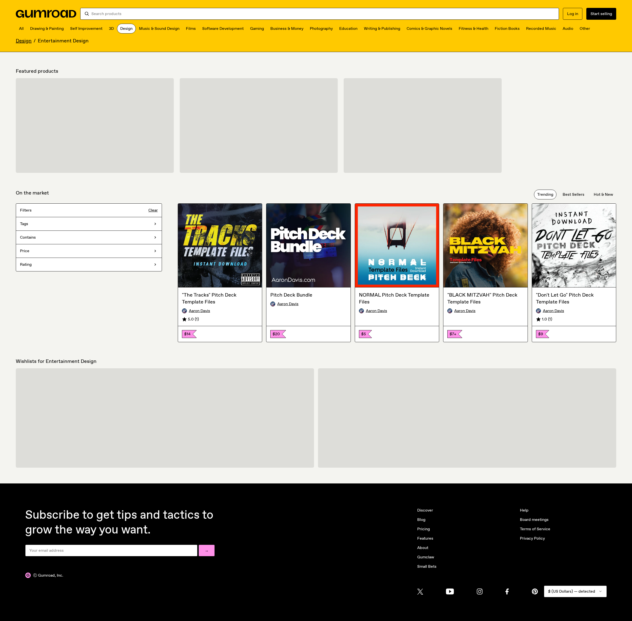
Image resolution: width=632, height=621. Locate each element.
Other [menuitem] (585, 28)
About (422, 547)
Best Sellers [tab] (573, 194)
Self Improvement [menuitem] (86, 28)
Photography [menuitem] (321, 28)
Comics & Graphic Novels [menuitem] (429, 28)
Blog (421, 519)
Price (24, 250)
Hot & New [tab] (603, 194)
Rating (26, 264)
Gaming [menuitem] (257, 28)
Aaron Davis (199, 310)
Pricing (423, 529)
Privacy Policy (532, 538)
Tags (24, 223)
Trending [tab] (545, 194)
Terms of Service (535, 529)
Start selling (601, 13)
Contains (28, 237)
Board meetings (534, 519)
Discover (425, 510)
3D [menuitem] (111, 28)
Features (425, 538)
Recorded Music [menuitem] (541, 28)
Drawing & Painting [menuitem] (47, 28)
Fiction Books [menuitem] (507, 28)
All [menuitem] (21, 28)
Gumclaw (425, 557)
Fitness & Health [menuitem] (473, 28)
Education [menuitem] (348, 28)
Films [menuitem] (191, 28)
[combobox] (323, 13)
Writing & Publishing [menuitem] (382, 28)
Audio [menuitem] (568, 28)
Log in (572, 13)
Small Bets (426, 566)
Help (524, 510)
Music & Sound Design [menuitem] (159, 28)
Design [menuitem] (126, 28)
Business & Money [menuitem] (286, 28)
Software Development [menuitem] (223, 28)
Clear (153, 210)
